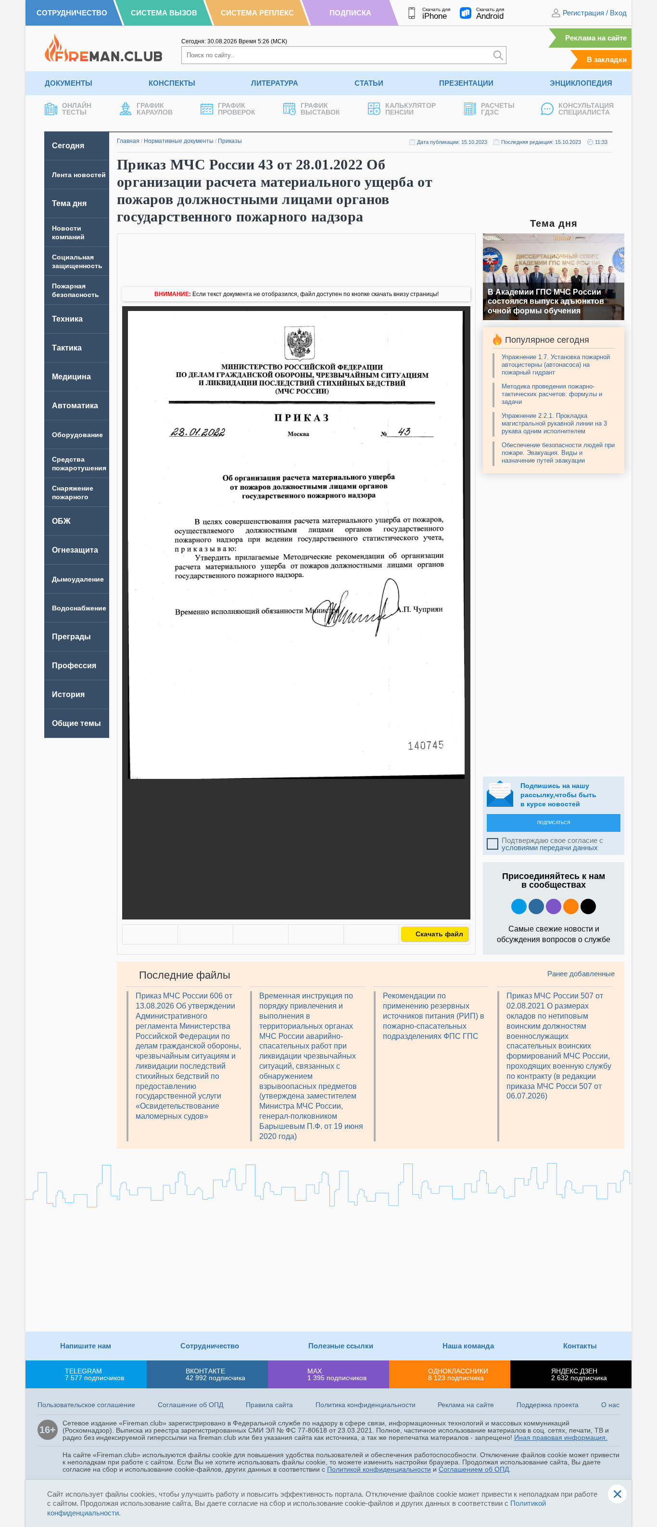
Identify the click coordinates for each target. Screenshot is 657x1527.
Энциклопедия (581, 83)
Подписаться (553, 822)
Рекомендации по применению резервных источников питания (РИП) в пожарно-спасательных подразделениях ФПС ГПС (433, 1016)
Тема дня (69, 203)
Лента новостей (79, 175)
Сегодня (68, 146)
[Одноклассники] (205, 934)
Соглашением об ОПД (474, 1469)
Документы (68, 83)
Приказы (230, 141)
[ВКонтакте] (150, 934)
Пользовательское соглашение (86, 1405)
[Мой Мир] (371, 934)
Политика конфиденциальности (366, 1405)
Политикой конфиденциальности (379, 1469)
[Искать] (498, 55)
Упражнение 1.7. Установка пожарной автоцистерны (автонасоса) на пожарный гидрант (556, 364)
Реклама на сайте (596, 38)
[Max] (553, 906)
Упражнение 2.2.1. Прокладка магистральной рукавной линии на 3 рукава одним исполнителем (554, 423)
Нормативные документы (179, 141)
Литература (274, 83)
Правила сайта (269, 1405)
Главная (128, 141)
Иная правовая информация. (560, 1437)
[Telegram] (316, 934)
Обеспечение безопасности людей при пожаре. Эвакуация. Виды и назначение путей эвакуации (558, 452)
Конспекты (172, 83)
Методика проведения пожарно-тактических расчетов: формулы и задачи (552, 394)
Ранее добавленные (581, 974)
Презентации (466, 83)
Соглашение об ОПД (190, 1405)
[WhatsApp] (260, 934)
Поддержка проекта (548, 1405)
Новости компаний (68, 232)
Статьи (368, 83)
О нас (610, 1405)
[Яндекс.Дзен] (588, 906)
